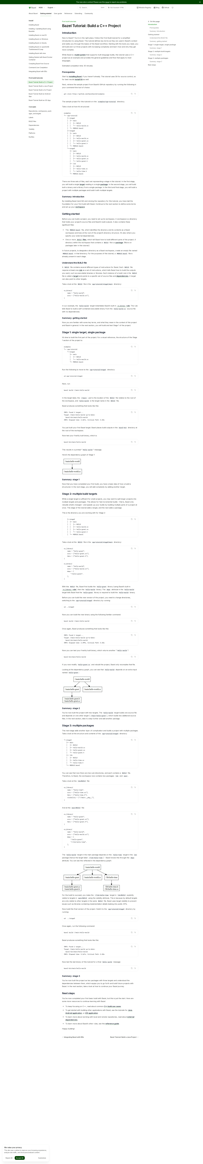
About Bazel (33, 13)
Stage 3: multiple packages (158, 58)
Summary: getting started (158, 41)
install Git (79, 79)
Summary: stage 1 (156, 48)
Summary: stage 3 (156, 61)
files (81, 240)
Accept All (19, 1158)
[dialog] (26, 1153)
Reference (68, 13)
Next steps (152, 65)
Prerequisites (154, 28)
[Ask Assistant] (135, 93)
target (82, 184)
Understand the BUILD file (159, 38)
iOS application (91, 1013)
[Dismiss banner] (200, 2)
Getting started (45, 13)
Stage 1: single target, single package (162, 45)
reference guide (112, 1024)
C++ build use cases (112, 1006)
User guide (58, 13)
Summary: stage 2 (156, 55)
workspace (80, 207)
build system (80, 55)
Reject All (9, 1158)
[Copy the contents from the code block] (131, 93)
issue (107, 2)
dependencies (122, 276)
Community (89, 13)
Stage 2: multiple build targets (159, 51)
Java (130, 1010)
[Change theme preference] (172, 7)
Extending (78, 13)
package (104, 184)
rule (80, 270)
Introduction (152, 24)
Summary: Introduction (157, 31)
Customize (42, 1158)
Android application (73, 1013)
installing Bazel (75, 76)
